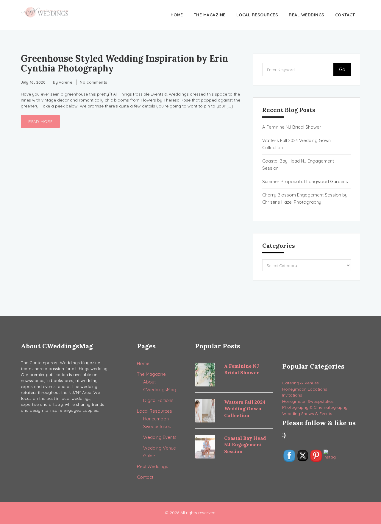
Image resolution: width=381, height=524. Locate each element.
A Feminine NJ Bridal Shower (291, 127)
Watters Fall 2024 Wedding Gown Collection (296, 144)
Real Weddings (306, 15)
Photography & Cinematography (314, 407)
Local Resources (257, 15)
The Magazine (210, 15)
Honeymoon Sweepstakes (308, 401)
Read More (40, 121)
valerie (65, 82)
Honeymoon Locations (304, 389)
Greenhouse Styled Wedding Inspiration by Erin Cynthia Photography (124, 63)
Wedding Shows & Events (307, 413)
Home (177, 15)
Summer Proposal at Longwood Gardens (305, 181)
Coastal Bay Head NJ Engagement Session (298, 164)
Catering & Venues (300, 383)
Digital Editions (158, 400)
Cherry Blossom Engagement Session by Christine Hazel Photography (304, 198)
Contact (345, 15)
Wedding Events (160, 437)
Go (342, 69)
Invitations (292, 395)
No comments (93, 82)
